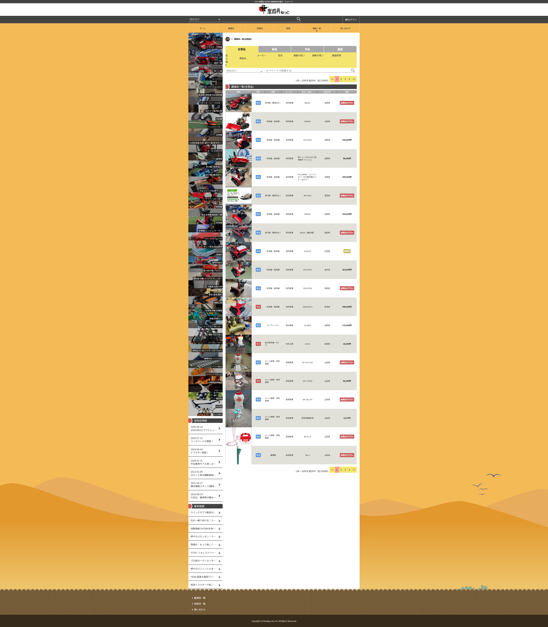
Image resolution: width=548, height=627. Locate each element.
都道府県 (336, 55)
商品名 (242, 58)
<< (332, 79)
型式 (280, 55)
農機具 (231, 28)
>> (354, 79)
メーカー (261, 55)
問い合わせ (345, 28)
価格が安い (299, 55)
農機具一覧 (200, 597)
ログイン (352, 19)
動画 (288, 28)
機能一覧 (317, 28)
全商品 (242, 49)
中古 (307, 49)
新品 (274, 49)
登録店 (260, 28)
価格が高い (318, 55)
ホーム (203, 28)
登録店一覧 (200, 603)
